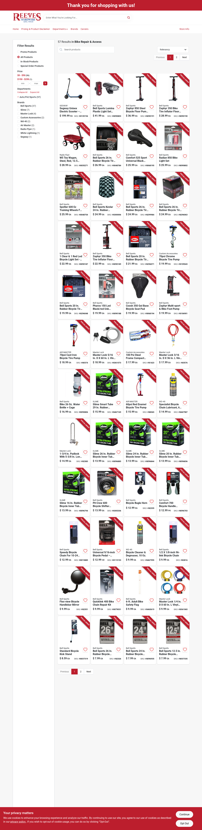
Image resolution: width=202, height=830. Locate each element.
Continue (184, 814)
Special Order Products (32, 66)
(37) (28, 106)
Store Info (184, 29)
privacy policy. (18, 821)
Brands (74, 29)
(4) (28, 113)
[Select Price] (45, 83)
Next (184, 57)
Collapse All (22, 92)
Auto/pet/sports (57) (30, 97)
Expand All (34, 92)
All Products (27, 57)
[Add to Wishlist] (85, 107)
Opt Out (184, 823)
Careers (84, 29)
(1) (28, 129)
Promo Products (29, 52)
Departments (59, 29)
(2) (32, 117)
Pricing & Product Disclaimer (35, 29)
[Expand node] (18, 97)
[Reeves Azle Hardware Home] (27, 18)
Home (16, 29)
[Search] (129, 17)
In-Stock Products (29, 61)
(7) (25, 110)
